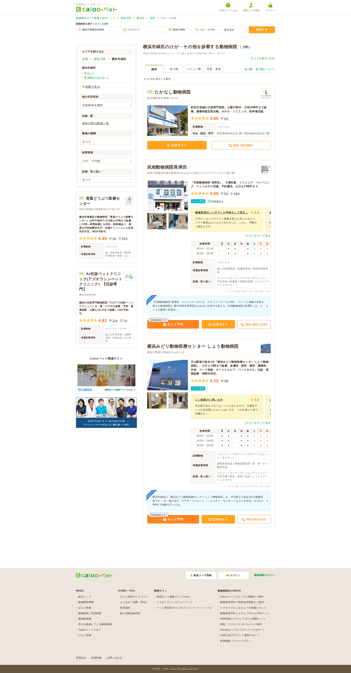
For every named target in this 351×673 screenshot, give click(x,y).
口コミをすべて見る (258, 235)
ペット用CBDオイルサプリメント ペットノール (184, 607)
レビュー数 (194, 68)
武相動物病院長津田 (167, 167)
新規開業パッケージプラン (235, 640)
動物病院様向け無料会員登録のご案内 (242, 602)
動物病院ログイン (264, 575)
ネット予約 (198, 201)
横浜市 (140, 18)
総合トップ (84, 596)
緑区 (152, 18)
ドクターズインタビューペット (175, 602)
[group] (227, 219)
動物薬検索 (84, 618)
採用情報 (96, 657)
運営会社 (81, 657)
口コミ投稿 (84, 635)
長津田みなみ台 (94, 77)
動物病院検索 (86, 602)
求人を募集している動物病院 (95, 624)
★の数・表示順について (259, 69)
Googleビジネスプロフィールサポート (242, 629)
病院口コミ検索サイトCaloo (173, 596)
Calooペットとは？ (89, 629)
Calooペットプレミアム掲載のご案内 (242, 596)
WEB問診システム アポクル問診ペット (242, 618)
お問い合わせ (114, 657)
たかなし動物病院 (173, 92)
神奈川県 (126, 18)
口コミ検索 (84, 607)
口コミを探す (102, 24)
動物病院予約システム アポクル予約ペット (245, 613)
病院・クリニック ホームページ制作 (241, 624)
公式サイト (178, 145)
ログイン (270, 10)
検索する (262, 29)
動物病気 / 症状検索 (89, 613)
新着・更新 (214, 68)
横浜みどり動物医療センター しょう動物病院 (193, 346)
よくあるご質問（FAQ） (134, 602)
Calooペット (95, 18)
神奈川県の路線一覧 (95, 123)
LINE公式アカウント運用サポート (240, 635)
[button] (269, 219)
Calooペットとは (228, 10)
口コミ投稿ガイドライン (134, 596)
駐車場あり (218, 201)
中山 (87, 73)
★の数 (174, 68)
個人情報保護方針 (130, 613)
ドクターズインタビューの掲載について (243, 607)
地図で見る (92, 86)
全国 (85, 59)
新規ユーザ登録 (251, 10)
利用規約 (125, 607)
